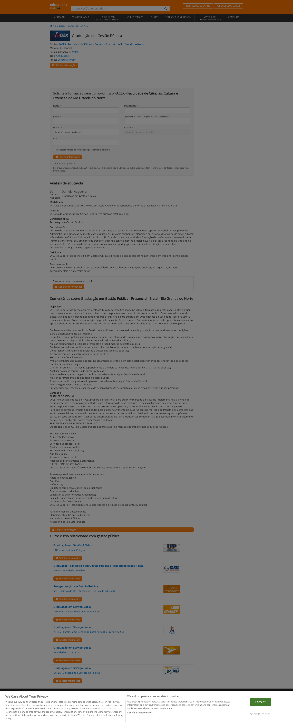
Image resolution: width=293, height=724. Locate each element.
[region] (146, 707)
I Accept (260, 702)
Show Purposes (260, 714)
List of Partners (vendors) (140, 712)
